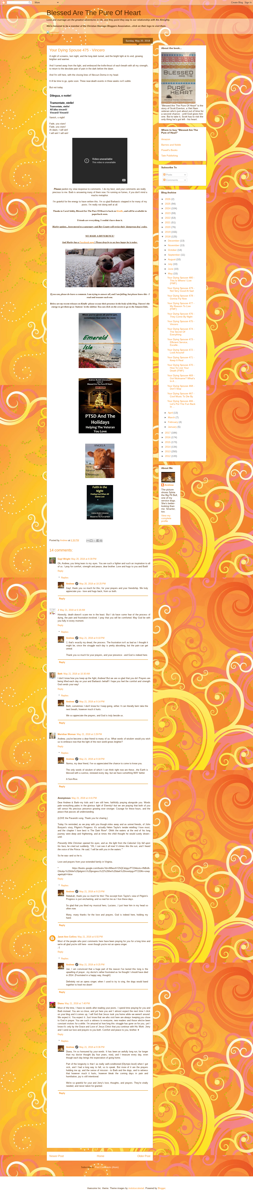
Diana (61, 1003)
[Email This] (88, 540)
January (172, 426)
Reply (60, 571)
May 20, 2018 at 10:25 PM (92, 583)
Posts (168, 174)
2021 (168, 222)
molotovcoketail (136, 1188)
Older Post (143, 1156)
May (170, 273)
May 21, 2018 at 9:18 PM (91, 759)
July (170, 264)
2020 (168, 227)
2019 (168, 232)
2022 (168, 217)
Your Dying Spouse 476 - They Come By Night (180, 315)
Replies (64, 577)
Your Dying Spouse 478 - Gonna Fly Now (180, 297)
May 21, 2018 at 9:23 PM (91, 891)
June (171, 268)
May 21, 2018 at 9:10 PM (91, 638)
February (173, 422)
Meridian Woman (67, 734)
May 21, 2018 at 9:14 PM (91, 701)
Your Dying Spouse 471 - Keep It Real (180, 359)
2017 (168, 432)
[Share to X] (94, 540)
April (170, 412)
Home (100, 1156)
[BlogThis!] (91, 540)
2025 (168, 203)
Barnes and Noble (171, 144)
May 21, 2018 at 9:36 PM (91, 1047)
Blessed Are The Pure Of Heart (94, 13)
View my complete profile (166, 518)
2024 (168, 208)
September (174, 254)
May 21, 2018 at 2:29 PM (89, 734)
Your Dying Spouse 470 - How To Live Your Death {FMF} (180, 368)
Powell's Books (169, 150)
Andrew (70, 583)
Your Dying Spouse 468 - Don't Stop (180, 387)
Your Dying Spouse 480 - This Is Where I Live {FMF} (180, 280)
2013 (168, 451)
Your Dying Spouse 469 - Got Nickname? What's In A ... (181, 378)
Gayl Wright (64, 559)
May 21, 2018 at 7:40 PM (77, 1003)
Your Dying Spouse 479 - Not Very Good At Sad (180, 289)
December (174, 240)
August (172, 259)
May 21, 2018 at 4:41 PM (84, 798)
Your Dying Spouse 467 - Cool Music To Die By (180, 395)
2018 (168, 236)
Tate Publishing (169, 155)
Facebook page (87, 242)
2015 (168, 442)
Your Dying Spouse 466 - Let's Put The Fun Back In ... (181, 404)
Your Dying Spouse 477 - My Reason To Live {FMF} (180, 306)
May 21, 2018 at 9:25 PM (91, 964)
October (172, 250)
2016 (168, 437)
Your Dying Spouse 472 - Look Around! (180, 351)
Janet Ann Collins (67, 936)
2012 (168, 456)
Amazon (165, 139)
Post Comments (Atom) (107, 1167)
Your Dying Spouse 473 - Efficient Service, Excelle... (180, 342)
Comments (171, 180)
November (174, 245)
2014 (168, 446)
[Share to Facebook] (97, 540)
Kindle (120, 211)
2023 (168, 213)
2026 (168, 199)
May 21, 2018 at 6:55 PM (90, 936)
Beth (60, 673)
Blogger (161, 1188)
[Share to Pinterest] (101, 540)
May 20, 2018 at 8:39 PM (83, 559)
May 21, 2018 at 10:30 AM (77, 673)
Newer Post (56, 1156)
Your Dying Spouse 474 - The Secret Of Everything (180, 331)
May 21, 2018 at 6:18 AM (72, 610)
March (172, 417)
